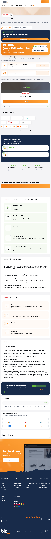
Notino (2, 496)
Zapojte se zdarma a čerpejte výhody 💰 (25, 186)
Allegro (2, 483)
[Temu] (25, 426)
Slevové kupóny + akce (6, 27)
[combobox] (21, 2)
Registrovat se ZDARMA (39, 50)
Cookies (27, 485)
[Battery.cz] (25, 419)
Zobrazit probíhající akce (25, 39)
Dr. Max (2, 485)
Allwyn (2, 498)
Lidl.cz (2, 494)
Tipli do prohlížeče (17, 485)
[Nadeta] (25, 422)
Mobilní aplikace (17, 487)
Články (15, 489)
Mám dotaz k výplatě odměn (44, 483)
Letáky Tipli (16, 494)
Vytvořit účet (45, 1)
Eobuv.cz (3, 500)
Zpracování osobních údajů (31, 483)
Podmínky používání (30, 481)
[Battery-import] (9, 419)
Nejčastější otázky (17, 483)
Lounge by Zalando (5, 489)
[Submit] (31, 2)
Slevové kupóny (17, 491)
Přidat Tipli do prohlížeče (11, 460)
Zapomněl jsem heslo (43, 487)
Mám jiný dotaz (42, 485)
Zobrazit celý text (4, 23)
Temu (2, 481)
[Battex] (9, 426)
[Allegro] (41, 426)
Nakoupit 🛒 (25, 101)
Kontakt (40, 489)
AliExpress (3, 487)
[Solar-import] (41, 422)
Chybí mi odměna (42, 481)
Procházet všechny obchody (25, 130)
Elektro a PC (5, 435)
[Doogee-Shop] (9, 422)
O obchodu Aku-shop (27, 27)
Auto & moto (11, 435)
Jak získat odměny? (17, 481)
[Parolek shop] (41, 419)
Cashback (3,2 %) (17, 27)
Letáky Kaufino (17, 496)
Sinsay (2, 491)
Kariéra (27, 487)
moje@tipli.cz (33, 517)
